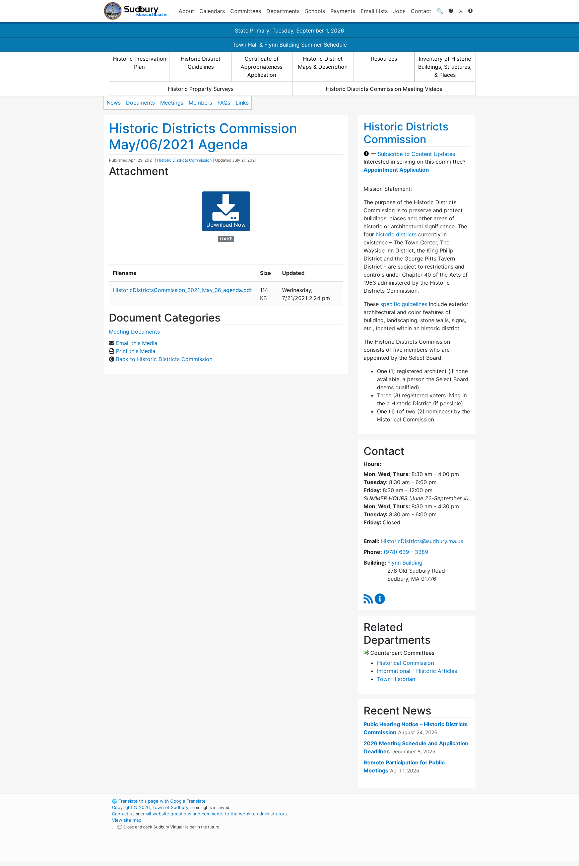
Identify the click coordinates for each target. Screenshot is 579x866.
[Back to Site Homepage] (136, 11)
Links (242, 102)
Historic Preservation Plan (139, 62)
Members (200, 102)
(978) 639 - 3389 (406, 552)
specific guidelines (403, 304)
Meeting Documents (134, 331)
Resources (384, 58)
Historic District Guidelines (200, 62)
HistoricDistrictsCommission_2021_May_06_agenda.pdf (182, 290)
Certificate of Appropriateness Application (261, 66)
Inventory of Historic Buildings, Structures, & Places (444, 66)
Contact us (123, 813)
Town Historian (396, 679)
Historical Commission (405, 662)
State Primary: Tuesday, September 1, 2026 (289, 30)
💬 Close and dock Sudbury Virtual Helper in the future (168, 826)
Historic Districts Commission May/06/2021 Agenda (203, 136)
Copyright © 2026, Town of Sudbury (150, 807)
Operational (397, 832)
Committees (245, 11)
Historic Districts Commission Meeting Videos (384, 88)
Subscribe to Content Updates (416, 153)
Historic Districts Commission (184, 160)
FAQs (223, 102)
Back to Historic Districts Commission (164, 359)
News (114, 102)
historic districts (396, 234)
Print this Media (135, 351)
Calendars (212, 11)
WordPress (385, 801)
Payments (342, 11)
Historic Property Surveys (201, 88)
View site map (126, 820)
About (186, 11)
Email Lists (374, 11)
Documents (140, 102)
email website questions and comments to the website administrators (213, 813)
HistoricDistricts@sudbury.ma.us (422, 541)
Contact (421, 11)
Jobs (399, 11)
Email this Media (136, 343)
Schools (315, 11)
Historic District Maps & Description (322, 62)
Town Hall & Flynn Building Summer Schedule (290, 44)
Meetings (171, 102)
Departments (283, 11)
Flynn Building (405, 562)
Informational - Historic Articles (417, 671)
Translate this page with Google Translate (159, 801)
